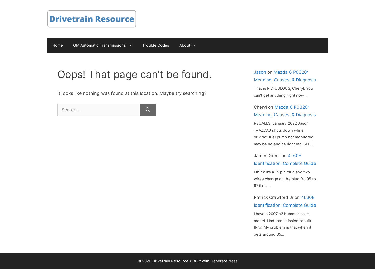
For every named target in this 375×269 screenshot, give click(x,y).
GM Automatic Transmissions (99, 45)
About (184, 45)
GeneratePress (224, 261)
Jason (260, 72)
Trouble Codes (155, 45)
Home (57, 45)
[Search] (148, 110)
